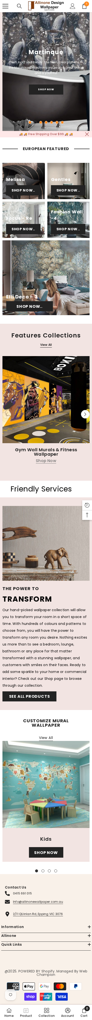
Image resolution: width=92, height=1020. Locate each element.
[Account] (72, 6)
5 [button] (51, 122)
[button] (85, 414)
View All (46, 345)
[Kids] (46, 784)
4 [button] (46, 122)
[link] (68, 1012)
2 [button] (35, 122)
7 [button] (62, 122)
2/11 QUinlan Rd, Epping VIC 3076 (38, 914)
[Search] (19, 6)
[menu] (5, 6)
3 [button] (40, 122)
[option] (46, 71)
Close (87, 134)
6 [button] (56, 122)
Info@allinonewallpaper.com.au (38, 902)
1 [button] (29, 122)
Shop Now (46, 89)
